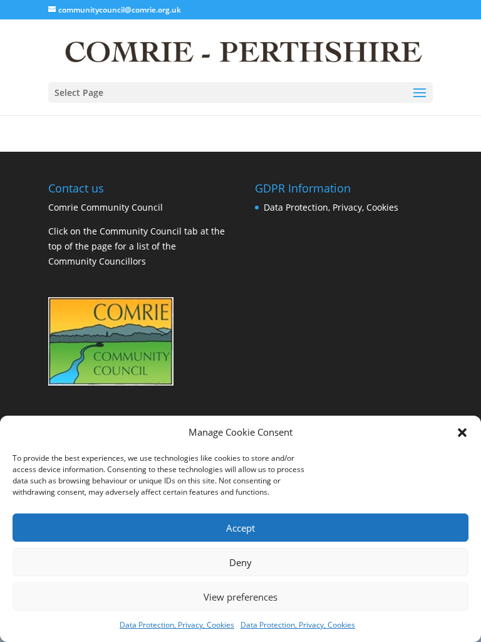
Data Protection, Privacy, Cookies (177, 624)
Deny (240, 562)
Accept (240, 528)
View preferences (240, 597)
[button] (462, 432)
